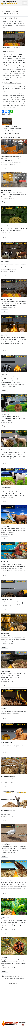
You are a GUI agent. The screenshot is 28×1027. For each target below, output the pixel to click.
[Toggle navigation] (24, 3)
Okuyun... (4, 168)
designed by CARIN (14, 983)
